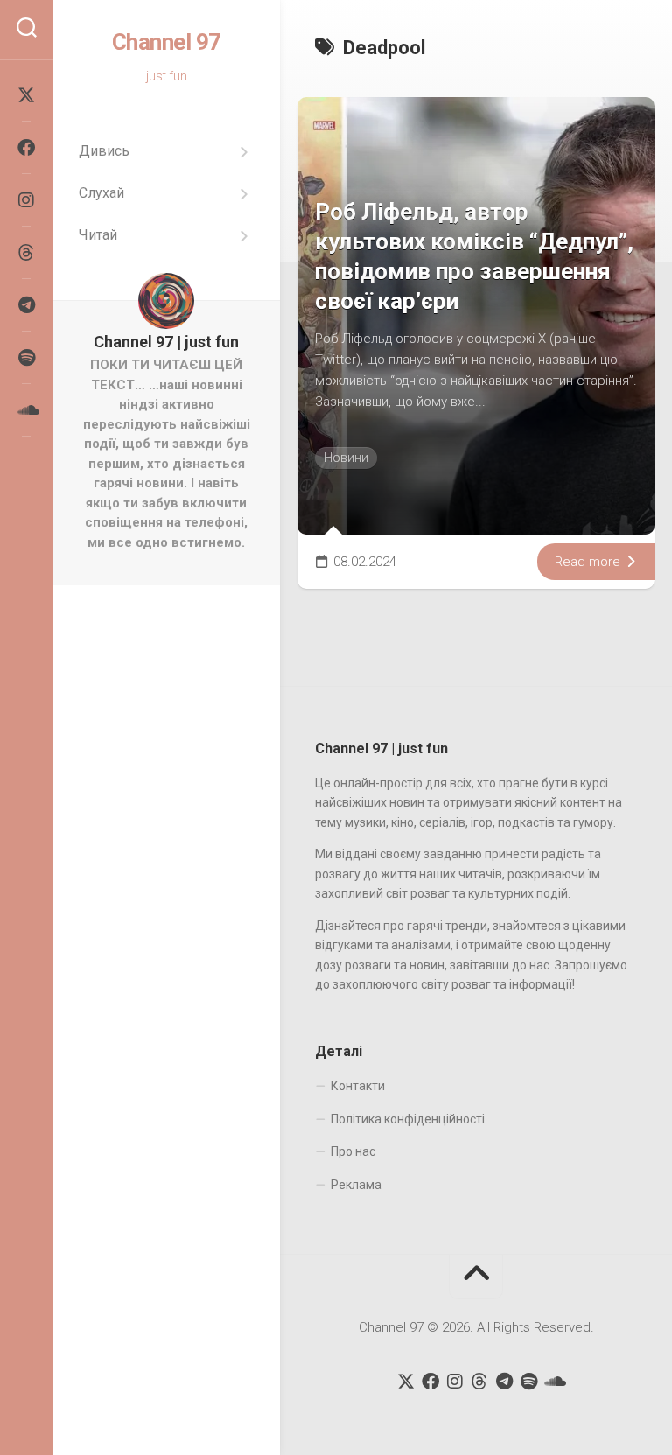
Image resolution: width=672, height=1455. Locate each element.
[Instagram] (26, 200)
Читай (98, 235)
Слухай (101, 193)
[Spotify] (26, 358)
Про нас (353, 1151)
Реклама (356, 1185)
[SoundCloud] (26, 410)
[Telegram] (26, 305)
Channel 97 (166, 42)
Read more (589, 562)
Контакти (358, 1086)
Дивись (104, 151)
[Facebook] (26, 148)
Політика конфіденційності (408, 1119)
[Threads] (26, 253)
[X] (26, 95)
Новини (346, 457)
